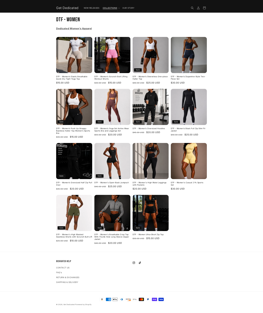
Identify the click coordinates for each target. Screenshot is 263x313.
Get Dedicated (69, 304)
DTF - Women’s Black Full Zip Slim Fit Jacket (188, 129)
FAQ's (59, 272)
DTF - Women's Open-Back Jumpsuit (111, 182)
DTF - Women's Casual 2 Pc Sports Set (187, 183)
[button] (111, 8)
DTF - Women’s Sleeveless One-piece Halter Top (150, 77)
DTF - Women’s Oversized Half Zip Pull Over (74, 183)
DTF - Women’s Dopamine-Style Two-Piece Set (188, 77)
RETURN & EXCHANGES (67, 277)
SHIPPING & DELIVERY (67, 282)
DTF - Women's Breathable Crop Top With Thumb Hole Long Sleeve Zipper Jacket (111, 236)
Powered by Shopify (83, 304)
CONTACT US (63, 267)
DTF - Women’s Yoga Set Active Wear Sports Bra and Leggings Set (111, 129)
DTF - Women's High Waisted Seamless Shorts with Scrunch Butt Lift (74, 235)
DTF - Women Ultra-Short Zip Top (148, 234)
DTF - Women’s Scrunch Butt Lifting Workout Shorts (110, 77)
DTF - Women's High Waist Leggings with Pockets (150, 183)
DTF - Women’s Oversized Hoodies (149, 128)
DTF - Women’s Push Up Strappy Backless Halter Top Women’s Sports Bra (73, 130)
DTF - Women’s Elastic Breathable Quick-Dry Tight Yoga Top (71, 77)
